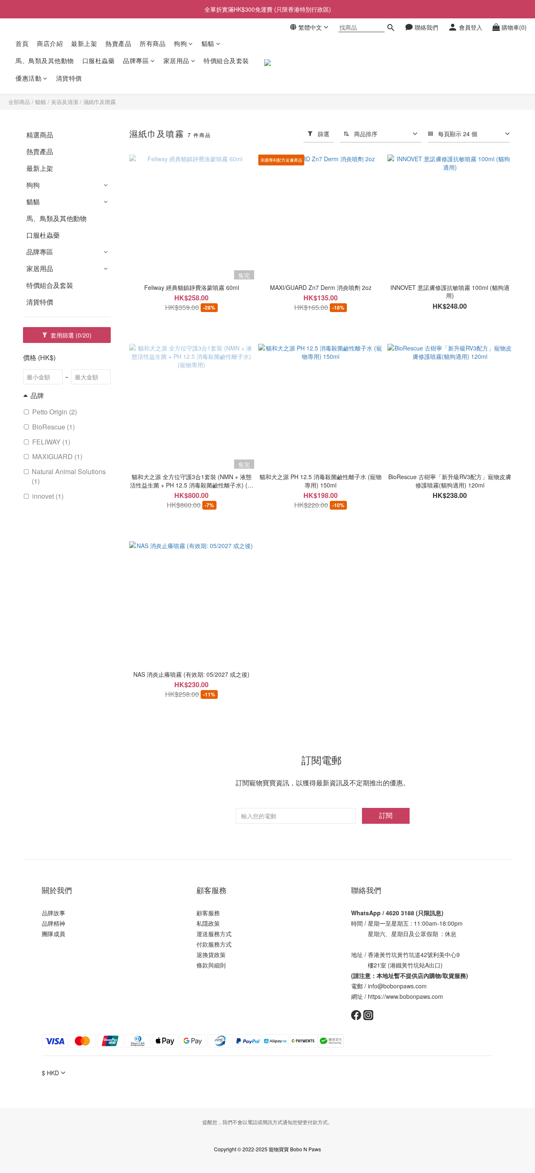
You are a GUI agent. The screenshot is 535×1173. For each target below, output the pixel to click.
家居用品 (176, 60)
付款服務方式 (214, 944)
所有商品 (153, 43)
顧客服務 (208, 913)
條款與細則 (211, 965)
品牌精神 (53, 923)
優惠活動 (28, 78)
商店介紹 (50, 43)
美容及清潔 (64, 102)
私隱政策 (208, 923)
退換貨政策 (211, 954)
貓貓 (207, 43)
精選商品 (39, 135)
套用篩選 (70, 335)
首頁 (21, 43)
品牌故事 (53, 913)
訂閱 (385, 815)
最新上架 (84, 43)
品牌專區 (136, 60)
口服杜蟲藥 (98, 60)
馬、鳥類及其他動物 (44, 60)
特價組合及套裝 (226, 60)
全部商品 (19, 102)
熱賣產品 (118, 43)
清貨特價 (69, 78)
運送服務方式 (214, 933)
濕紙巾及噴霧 (99, 102)
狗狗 (180, 43)
